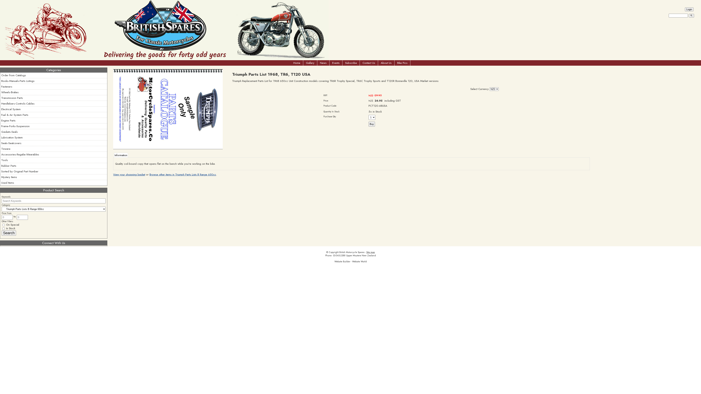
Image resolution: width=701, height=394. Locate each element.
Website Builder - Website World (350, 261)
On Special (12, 225)
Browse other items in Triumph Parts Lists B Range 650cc (183, 175)
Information (121, 155)
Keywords (6, 196)
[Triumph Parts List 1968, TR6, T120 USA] (168, 148)
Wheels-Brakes (10, 92)
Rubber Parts (8, 166)
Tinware (5, 149)
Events (336, 63)
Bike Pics (402, 63)
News (323, 63)
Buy (372, 124)
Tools (4, 160)
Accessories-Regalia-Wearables (20, 154)
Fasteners (6, 87)
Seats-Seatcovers (11, 143)
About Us (386, 63)
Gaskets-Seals (9, 132)
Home (296, 63)
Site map (370, 252)
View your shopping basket (129, 175)
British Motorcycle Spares (351, 252)
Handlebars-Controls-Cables (18, 104)
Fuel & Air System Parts (14, 115)
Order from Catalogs (13, 75)
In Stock (10, 228)
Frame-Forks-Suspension (15, 126)
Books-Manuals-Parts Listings (18, 81)
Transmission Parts (12, 98)
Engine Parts (8, 121)
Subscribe (351, 63)
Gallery (310, 63)
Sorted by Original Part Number (19, 171)
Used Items (7, 183)
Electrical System (11, 109)
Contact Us (369, 63)
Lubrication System (12, 138)
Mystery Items (9, 177)
